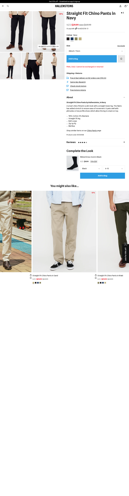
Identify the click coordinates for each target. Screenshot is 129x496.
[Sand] (33, 283)
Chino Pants (92, 131)
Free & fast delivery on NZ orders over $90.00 (88, 78)
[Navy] (38, 283)
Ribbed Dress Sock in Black (90, 157)
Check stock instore (78, 86)
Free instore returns (78, 90)
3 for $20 (94, 161)
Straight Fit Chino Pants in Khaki (110, 276)
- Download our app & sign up (69, 1)
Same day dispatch (78, 82)
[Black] (36, 283)
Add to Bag (73, 59)
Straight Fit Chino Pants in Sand (45, 276)
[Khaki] (40, 283)
